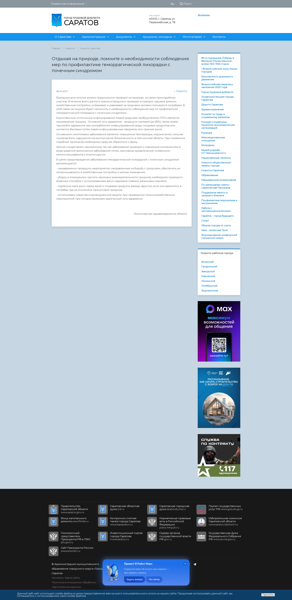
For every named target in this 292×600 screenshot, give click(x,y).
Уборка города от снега (216, 225)
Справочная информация (67, 3)
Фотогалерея (192, 37)
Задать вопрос (135, 579)
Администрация (93, 37)
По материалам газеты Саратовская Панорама (215, 186)
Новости (70, 48)
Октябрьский (209, 285)
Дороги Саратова (212, 104)
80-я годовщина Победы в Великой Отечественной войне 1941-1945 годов (217, 60)
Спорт (205, 220)
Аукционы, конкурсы (157, 37)
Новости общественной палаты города (216, 164)
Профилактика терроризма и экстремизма (219, 202)
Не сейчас (154, 579)
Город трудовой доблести (217, 92)
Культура (206, 132)
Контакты (219, 37)
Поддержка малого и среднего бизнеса (214, 194)
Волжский (207, 261)
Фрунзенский (209, 290)
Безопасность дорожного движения (217, 78)
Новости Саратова (90, 48)
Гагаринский (209, 266)
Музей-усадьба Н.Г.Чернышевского (213, 152)
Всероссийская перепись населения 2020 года (217, 86)
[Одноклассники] (189, 564)
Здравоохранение (212, 109)
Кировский (208, 276)
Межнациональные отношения (213, 139)
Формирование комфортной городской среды (219, 236)
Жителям (204, 15)
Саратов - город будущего (217, 215)
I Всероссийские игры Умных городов (219, 70)
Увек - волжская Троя (214, 230)
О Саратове (63, 37)
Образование (209, 175)
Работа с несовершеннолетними (216, 210)
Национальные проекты (216, 157)
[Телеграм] (195, 564)
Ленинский (208, 281)
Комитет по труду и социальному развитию (215, 116)
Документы (124, 37)
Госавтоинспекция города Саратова (217, 98)
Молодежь (207, 145)
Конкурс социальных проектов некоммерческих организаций (218, 124)
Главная (56, 48)
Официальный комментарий (218, 179)
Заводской (208, 271)
